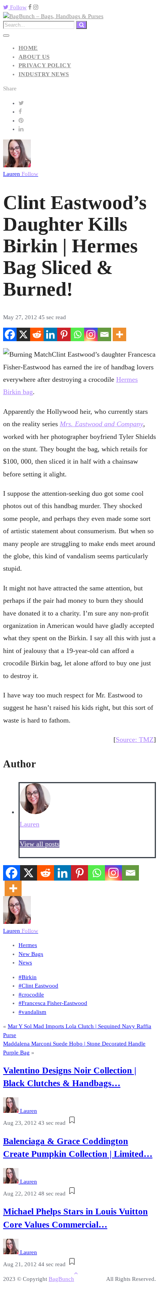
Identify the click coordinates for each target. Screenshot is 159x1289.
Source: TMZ (135, 739)
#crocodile (31, 994)
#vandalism (32, 1012)
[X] (23, 334)
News (25, 962)
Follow (17, 7)
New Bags (31, 954)
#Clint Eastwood (38, 986)
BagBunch (61, 1279)
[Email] (104, 334)
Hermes (28, 945)
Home (28, 48)
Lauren (20, 174)
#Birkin (28, 977)
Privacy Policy (45, 65)
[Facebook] (10, 334)
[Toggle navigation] (6, 35)
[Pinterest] (64, 334)
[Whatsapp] (77, 334)
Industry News (44, 74)
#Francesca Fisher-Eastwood (53, 1003)
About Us (34, 57)
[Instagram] (91, 334)
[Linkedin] (50, 334)
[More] (119, 334)
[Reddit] (37, 334)
